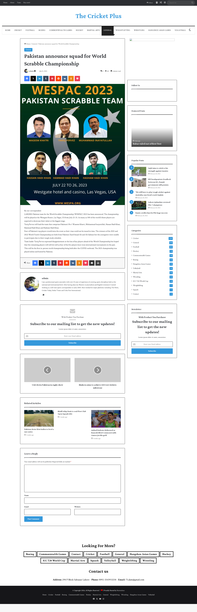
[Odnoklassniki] (71, 78)
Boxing (42, 30)
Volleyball (180, 30)
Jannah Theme (56, 609)
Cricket (18, 30)
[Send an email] (35, 71)
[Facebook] (27, 78)
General (107, 30)
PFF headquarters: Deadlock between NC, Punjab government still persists (159, 182)
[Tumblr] (46, 78)
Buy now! (26, 2)
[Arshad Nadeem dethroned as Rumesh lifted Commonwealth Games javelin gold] (106, 419)
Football (30, 30)
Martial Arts (93, 30)
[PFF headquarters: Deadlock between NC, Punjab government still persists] (138, 182)
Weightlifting (123, 30)
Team (19, 2)
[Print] (98, 263)
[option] (152, 132)
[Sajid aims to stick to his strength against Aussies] (138, 171)
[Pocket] (77, 78)
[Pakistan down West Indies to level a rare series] (39, 418)
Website (77, 507)
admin (31, 71)
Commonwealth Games (60, 30)
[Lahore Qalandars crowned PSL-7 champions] (138, 205)
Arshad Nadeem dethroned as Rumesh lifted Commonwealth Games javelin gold (103, 432)
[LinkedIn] (39, 78)
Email (26, 507)
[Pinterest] (52, 78)
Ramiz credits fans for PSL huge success (151, 213)
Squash (135, 290)
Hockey (79, 30)
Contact (136, 294)
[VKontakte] (64, 78)
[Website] (43, 294)
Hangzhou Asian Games (159, 30)
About (12, 2)
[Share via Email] (91, 263)
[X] (33, 78)
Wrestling (139, 30)
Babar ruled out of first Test (147, 143)
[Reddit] (58, 78)
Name (26, 495)
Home (5, 2)
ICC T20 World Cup (140, 281)
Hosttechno (120, 590)
